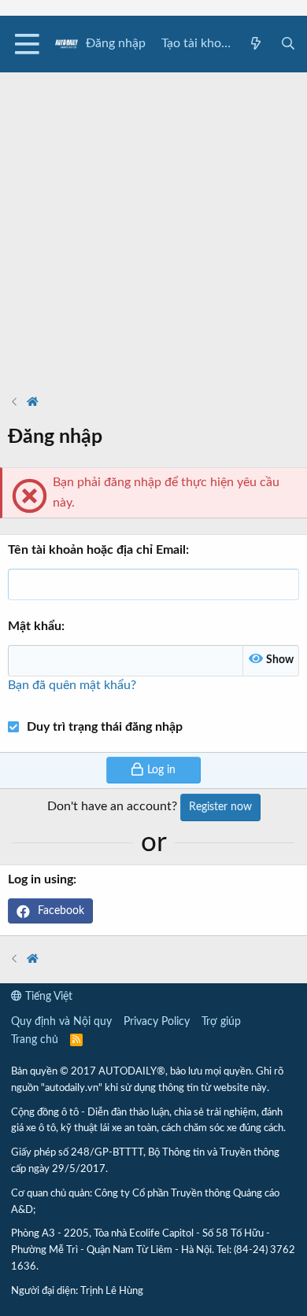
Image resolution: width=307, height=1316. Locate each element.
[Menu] (27, 44)
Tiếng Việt (47, 996)
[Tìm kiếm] (288, 44)
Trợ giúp (221, 1021)
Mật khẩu (34, 626)
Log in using (40, 879)
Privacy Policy (157, 1021)
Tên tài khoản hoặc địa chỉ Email (97, 550)
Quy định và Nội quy (61, 1021)
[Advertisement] (153, 225)
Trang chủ (34, 1039)
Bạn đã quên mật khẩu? (72, 685)
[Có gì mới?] (256, 44)
